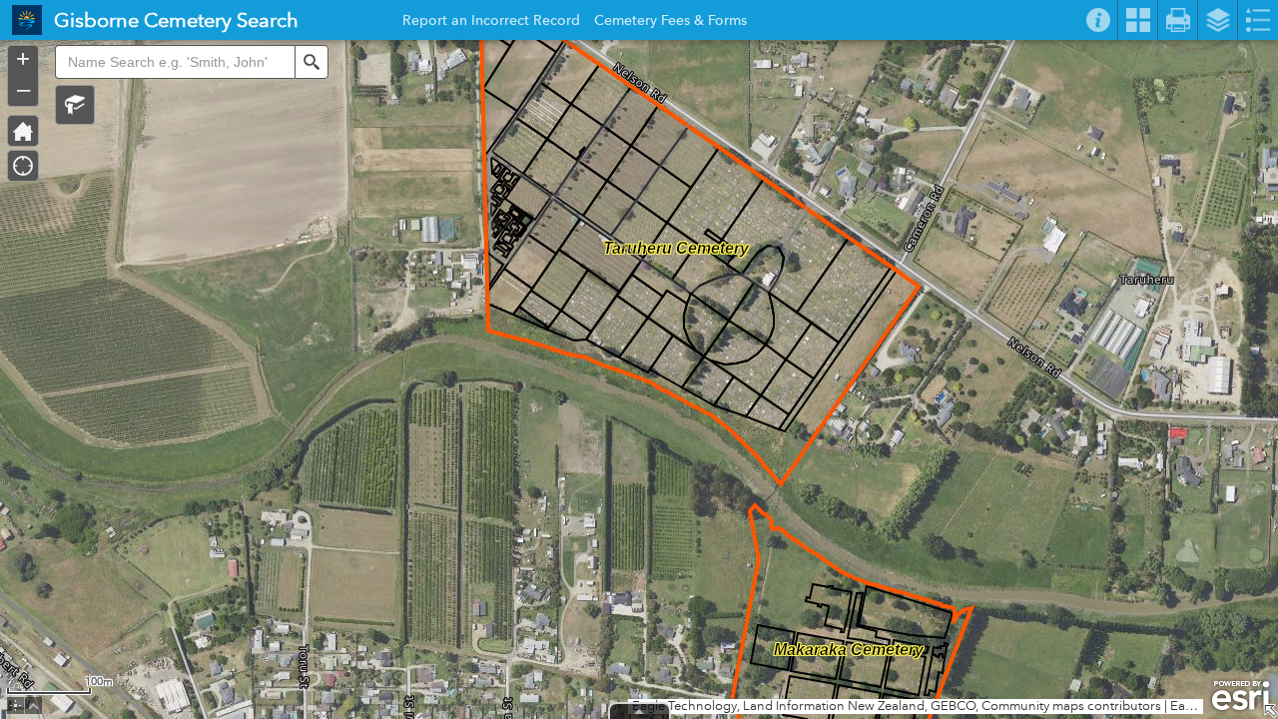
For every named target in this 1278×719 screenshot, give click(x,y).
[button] (75, 105)
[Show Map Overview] (1270, 711)
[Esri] (1240, 696)
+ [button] (23, 59)
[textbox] (175, 62)
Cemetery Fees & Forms (670, 23)
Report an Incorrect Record (491, 23)
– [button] (23, 89)
